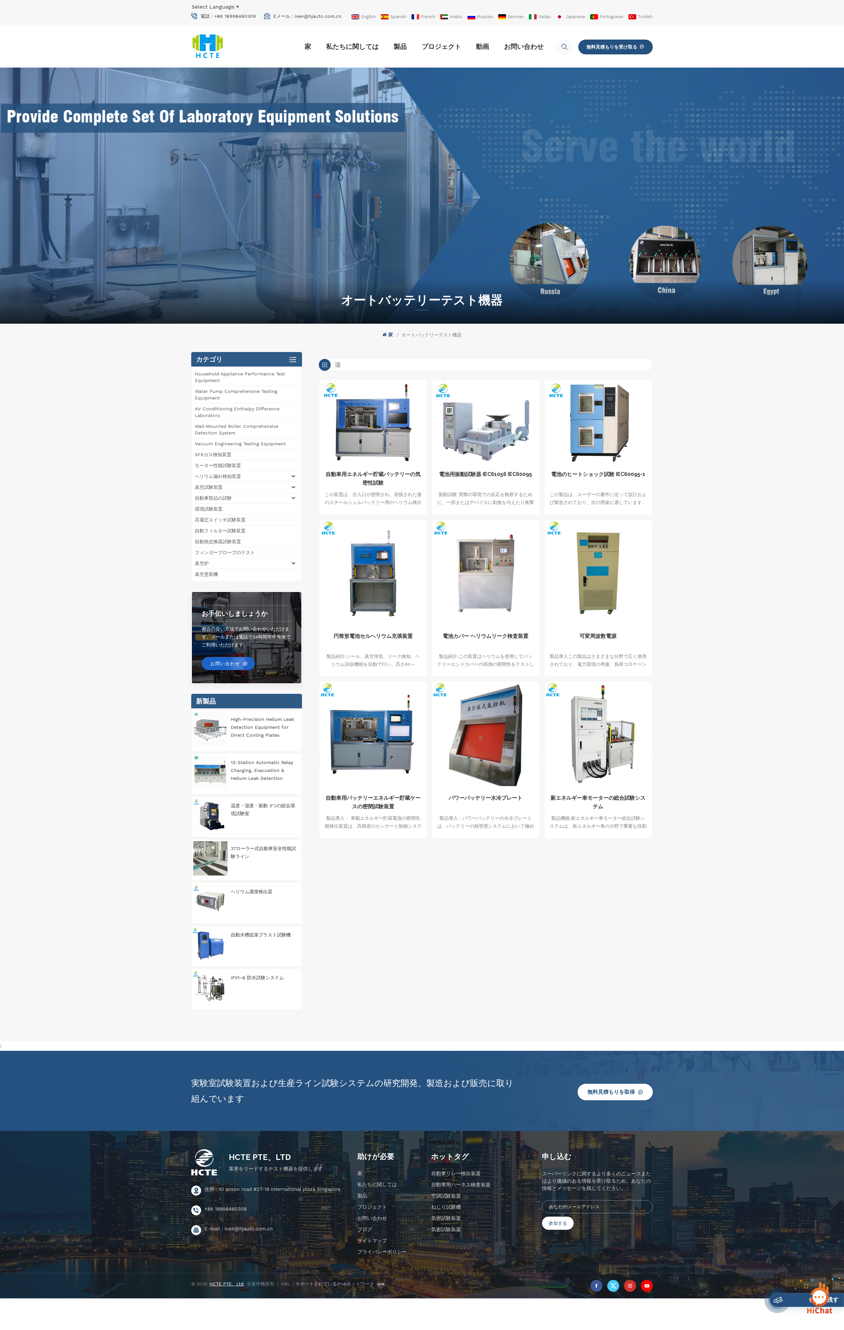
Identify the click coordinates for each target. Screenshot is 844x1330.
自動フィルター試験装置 (220, 530)
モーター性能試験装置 (218, 465)
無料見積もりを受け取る (612, 46)
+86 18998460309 (235, 16)
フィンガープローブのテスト (225, 552)
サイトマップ (372, 1241)
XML (285, 1283)
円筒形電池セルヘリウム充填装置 (373, 636)
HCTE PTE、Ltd (260, 1157)
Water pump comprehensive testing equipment (236, 394)
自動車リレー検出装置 (456, 1173)
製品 (400, 46)
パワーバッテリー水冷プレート (486, 798)
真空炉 (202, 563)
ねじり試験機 (446, 1207)
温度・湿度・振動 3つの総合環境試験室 (263, 809)
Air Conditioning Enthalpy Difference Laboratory (237, 412)
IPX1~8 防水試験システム (257, 977)
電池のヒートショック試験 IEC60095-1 (598, 474)
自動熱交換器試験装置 (218, 541)
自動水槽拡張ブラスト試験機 (261, 934)
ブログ (364, 1229)
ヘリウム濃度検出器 (251, 891)
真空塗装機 (206, 574)
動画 (482, 46)
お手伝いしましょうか (235, 613)
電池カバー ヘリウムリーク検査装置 (485, 636)
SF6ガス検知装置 (213, 454)
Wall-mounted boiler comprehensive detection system (236, 429)
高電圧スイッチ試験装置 (220, 519)
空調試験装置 (446, 1196)
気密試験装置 (446, 1218)
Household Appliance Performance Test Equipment (240, 377)
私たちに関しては (352, 46)
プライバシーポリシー (382, 1252)
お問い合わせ (524, 46)
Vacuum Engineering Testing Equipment (240, 443)
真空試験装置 (209, 487)
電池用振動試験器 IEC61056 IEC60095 (485, 474)
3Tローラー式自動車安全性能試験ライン (263, 852)
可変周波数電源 (598, 636)
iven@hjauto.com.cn (318, 16)
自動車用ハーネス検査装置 (461, 1185)
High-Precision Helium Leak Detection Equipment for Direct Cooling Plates (262, 727)
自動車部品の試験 (213, 498)
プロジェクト (441, 46)
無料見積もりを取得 (611, 1092)
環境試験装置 (209, 509)
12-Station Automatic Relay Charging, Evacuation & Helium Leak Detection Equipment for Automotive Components (262, 771)
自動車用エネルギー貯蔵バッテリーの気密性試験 (373, 478)
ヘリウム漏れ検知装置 (218, 476)
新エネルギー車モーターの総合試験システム (598, 802)
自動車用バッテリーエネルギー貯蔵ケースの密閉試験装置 (373, 802)
